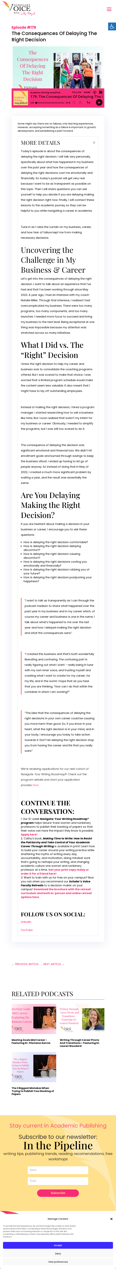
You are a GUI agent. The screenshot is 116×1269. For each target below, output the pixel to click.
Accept (58, 1245)
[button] (112, 26)
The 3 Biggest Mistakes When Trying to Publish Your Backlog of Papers (33, 1091)
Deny (58, 1253)
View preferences (58, 1261)
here (35, 785)
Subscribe (58, 1193)
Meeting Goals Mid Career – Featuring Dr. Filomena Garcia (31, 1042)
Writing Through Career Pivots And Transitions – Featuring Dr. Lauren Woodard (80, 1043)
